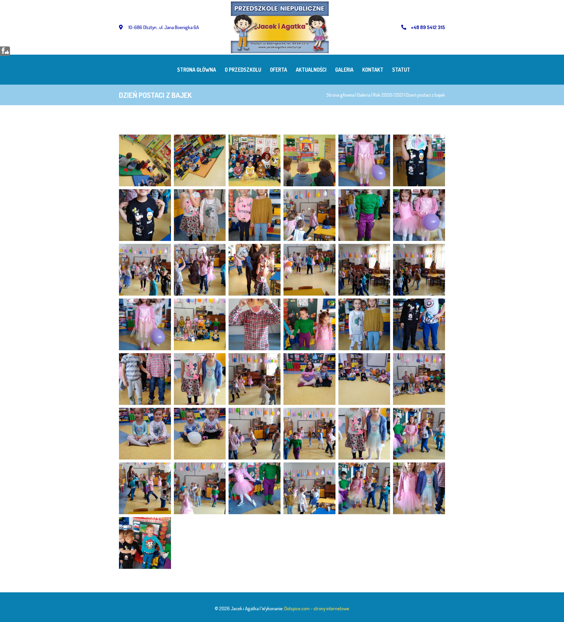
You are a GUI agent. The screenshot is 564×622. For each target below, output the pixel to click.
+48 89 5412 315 (428, 27)
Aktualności (311, 69)
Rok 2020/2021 (388, 95)
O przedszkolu (243, 69)
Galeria (344, 69)
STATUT (401, 69)
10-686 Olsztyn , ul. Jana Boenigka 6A (163, 27)
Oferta (278, 69)
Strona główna (196, 69)
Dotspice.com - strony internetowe (316, 608)
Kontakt (372, 69)
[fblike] (5, 50)
